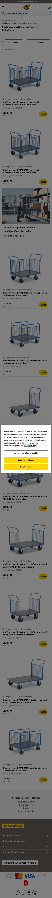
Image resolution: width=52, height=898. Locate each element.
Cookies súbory (30, 446)
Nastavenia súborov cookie (26, 453)
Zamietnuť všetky (26, 460)
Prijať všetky (26, 467)
